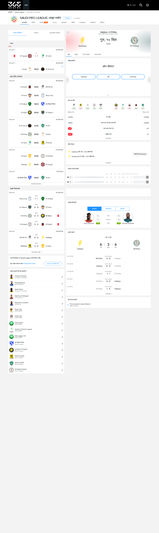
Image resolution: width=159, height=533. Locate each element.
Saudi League (19, 12)
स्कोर (26, 5)
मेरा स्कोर (133, 5)
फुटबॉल (10, 12)
